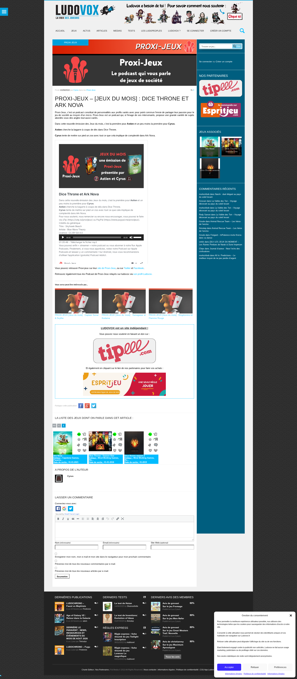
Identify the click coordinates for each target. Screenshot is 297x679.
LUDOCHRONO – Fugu (78, 647)
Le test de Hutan (123, 603)
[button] (290, 615)
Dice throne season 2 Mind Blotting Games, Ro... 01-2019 (139, 459)
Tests (131, 31)
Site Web (159, 542)
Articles (102, 31)
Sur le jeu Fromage (172, 606)
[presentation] (58, 519)
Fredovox (87, 609)
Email (111, 542)
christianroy (177, 641)
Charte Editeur (88, 670)
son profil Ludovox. (142, 274)
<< (54, 425)
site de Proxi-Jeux (106, 268)
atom (85, 621)
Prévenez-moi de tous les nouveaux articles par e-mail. (82, 571)
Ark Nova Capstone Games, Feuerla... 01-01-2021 (66, 459)
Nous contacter (150, 670)
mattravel (131, 642)
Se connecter (195, 31)
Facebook (139, 268)
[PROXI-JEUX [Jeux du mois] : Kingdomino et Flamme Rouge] (171, 300)
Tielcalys (83, 641)
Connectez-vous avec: (66, 503)
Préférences (280, 667)
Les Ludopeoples (151, 31)
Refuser (255, 667)
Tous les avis (173, 657)
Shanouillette (132, 606)
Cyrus (75, 90)
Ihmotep (202, 228)
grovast (175, 603)
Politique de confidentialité (255, 674)
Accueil (60, 31)
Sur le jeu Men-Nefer (173, 618)
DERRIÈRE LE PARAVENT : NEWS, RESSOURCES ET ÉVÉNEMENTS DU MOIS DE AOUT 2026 (77, 633)
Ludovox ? (174, 31)
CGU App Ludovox (207, 670)
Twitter (127, 268)
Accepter (229, 667)
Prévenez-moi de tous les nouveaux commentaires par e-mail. (85, 564)
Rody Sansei (205, 215)
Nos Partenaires (102, 670)
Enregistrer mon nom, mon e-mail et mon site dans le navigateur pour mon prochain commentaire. (103, 557)
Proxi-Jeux (90, 90)
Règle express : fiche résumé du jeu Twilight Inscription (126, 637)
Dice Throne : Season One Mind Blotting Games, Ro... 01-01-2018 (104, 459)
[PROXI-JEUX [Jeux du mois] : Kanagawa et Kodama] (124, 300)
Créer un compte (220, 31)
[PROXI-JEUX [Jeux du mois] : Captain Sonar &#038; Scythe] (77, 300)
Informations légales (233, 674)
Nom (63, 542)
